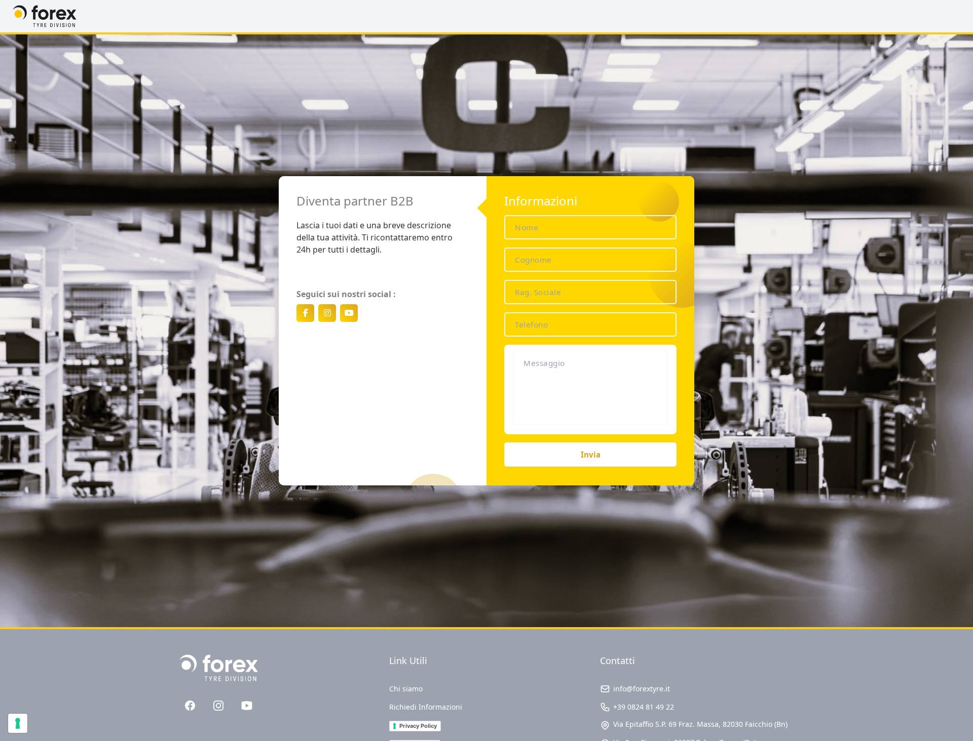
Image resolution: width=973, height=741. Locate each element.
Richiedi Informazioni (425, 707)
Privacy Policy (418, 725)
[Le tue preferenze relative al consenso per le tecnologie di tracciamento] (17, 723)
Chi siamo (406, 688)
